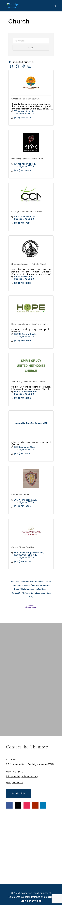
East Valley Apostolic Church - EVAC (27, 158)
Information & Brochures (34, 593)
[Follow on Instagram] (27, 805)
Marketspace (27, 589)
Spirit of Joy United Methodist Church (28, 381)
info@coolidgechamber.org (22, 776)
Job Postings (40, 589)
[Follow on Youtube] (35, 805)
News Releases (36, 581)
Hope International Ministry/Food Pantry (29, 324)
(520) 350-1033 (14, 782)
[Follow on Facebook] (9, 805)
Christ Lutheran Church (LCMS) (25, 99)
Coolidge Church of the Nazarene (26, 211)
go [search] (32, 47)
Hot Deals (26, 585)
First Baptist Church (20, 494)
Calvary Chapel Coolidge (22, 547)
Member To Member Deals (32, 587)
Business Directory (19, 581)
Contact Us (18, 793)
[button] (9, 62)
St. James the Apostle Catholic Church (28, 264)
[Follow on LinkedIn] (43, 805)
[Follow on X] (18, 805)
